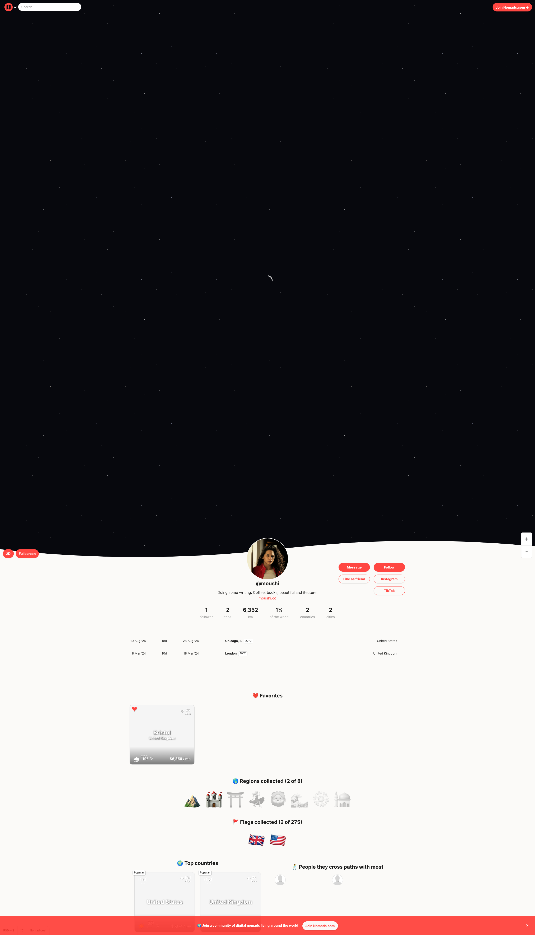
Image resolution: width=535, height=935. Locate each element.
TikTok (389, 591)
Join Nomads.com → (512, 7)
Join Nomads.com (320, 926)
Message (354, 567)
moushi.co (267, 598)
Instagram (389, 579)
